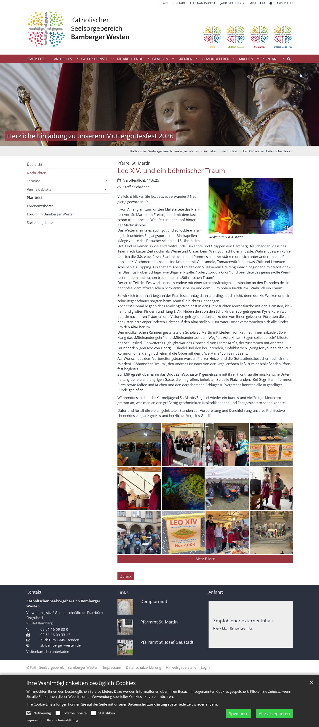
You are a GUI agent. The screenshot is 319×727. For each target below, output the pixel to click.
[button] (287, 59)
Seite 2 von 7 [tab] (143, 141)
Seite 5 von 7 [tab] (167, 141)
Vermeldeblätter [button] (40, 189)
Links (123, 592)
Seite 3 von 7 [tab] (151, 141)
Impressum (34, 720)
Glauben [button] (160, 58)
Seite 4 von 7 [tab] (159, 141)
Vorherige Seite (9, 104)
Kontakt (33, 592)
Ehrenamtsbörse (40, 206)
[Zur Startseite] (159, 30)
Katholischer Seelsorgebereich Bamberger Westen (164, 151)
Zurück (125, 576)
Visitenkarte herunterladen (47, 651)
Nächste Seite (309, 104)
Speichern (238, 713)
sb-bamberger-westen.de (60, 645)
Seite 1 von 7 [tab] (134, 141)
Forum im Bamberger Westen (50, 214)
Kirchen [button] (246, 58)
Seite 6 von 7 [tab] (175, 141)
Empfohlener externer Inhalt (243, 620)
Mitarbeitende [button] (130, 58)
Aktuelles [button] (63, 58)
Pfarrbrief (34, 197)
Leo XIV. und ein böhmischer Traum (268, 151)
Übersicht (34, 164)
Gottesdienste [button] (94, 58)
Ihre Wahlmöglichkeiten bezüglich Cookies (81, 682)
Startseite (35, 58)
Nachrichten (229, 151)
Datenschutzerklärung (62, 720)
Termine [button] (33, 181)
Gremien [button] (184, 58)
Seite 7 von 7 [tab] (184, 141)
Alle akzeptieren (274, 713)
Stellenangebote (40, 222)
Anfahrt (216, 592)
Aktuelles (210, 151)
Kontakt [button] (270, 58)
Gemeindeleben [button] (216, 58)
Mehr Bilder (205, 558)
